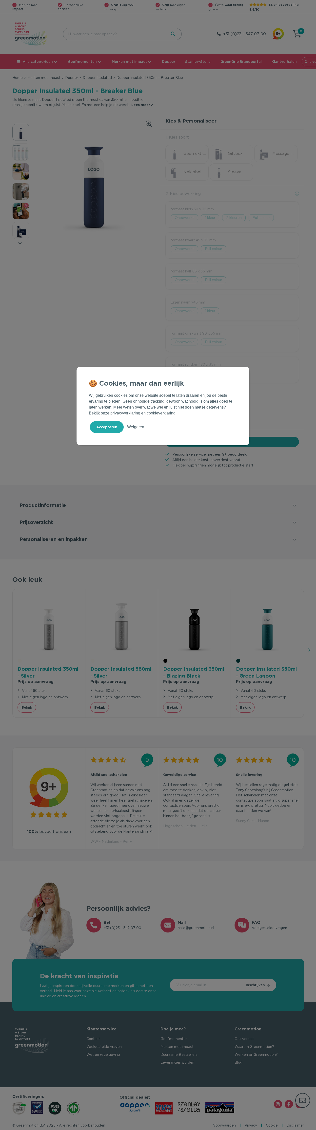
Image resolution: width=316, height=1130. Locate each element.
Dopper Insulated (97, 78)
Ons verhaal (244, 1039)
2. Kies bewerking (183, 193)
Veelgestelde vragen (104, 1047)
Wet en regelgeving (103, 1055)
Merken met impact (129, 62)
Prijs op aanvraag (36, 681)
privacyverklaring (125, 413)
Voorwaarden (224, 1125)
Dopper (168, 62)
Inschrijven (255, 985)
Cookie (272, 1125)
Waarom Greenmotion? (254, 1047)
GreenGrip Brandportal (241, 62)
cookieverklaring (161, 413)
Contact (93, 1039)
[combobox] (114, 34)
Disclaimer (295, 1125)
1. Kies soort (177, 137)
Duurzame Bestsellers (179, 1055)
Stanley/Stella (198, 62)
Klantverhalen (284, 62)
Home (17, 78)
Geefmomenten (82, 62)
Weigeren (135, 427)
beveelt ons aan (49, 831)
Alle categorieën (38, 62)
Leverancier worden (177, 1062)
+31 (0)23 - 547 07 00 (244, 34)
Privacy (251, 1125)
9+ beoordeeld (234, 454)
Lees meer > (142, 105)
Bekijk (26, 707)
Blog (238, 1062)
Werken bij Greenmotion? (256, 1055)
